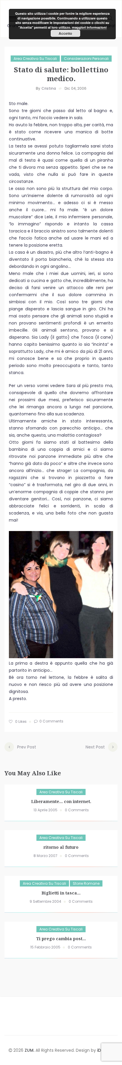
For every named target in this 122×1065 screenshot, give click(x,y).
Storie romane (86, 883)
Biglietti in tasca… (61, 893)
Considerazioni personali (86, 58)
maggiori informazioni (89, 27)
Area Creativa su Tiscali (35, 58)
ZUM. (30, 1050)
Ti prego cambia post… (61, 938)
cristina (48, 88)
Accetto (65, 33)
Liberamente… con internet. (61, 801)
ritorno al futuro (61, 847)
